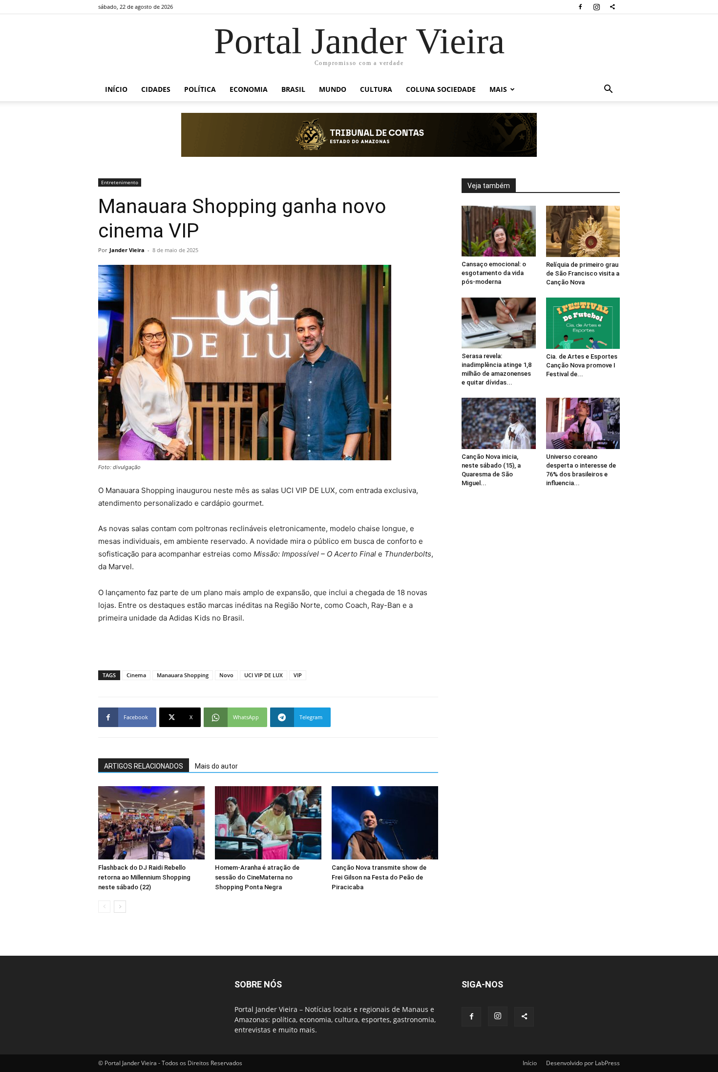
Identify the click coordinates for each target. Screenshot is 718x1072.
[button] (608, 90)
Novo (226, 675)
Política (200, 89)
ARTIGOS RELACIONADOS (143, 766)
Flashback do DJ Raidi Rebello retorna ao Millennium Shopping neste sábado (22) (144, 877)
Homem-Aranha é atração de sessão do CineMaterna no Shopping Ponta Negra (257, 877)
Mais (498, 89)
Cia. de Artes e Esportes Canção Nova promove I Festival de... (581, 365)
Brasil (293, 89)
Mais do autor (216, 766)
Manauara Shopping (183, 675)
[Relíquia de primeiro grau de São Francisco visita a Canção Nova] (583, 231)
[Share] (612, 7)
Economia (249, 89)
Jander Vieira (127, 250)
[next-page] (120, 906)
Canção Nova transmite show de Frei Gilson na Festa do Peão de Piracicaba (379, 877)
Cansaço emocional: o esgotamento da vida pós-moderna (494, 272)
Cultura (376, 89)
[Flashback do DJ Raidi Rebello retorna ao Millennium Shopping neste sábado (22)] (151, 822)
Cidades (155, 89)
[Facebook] (580, 7)
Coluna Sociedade (441, 89)
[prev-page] (104, 906)
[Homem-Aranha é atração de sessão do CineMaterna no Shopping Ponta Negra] (268, 822)
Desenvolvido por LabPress (583, 1063)
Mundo (332, 89)
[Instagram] (596, 7)
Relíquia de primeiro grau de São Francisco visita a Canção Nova (582, 273)
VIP (298, 675)
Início (116, 89)
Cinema (136, 675)
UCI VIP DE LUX (263, 675)
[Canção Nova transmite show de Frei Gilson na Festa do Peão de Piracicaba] (385, 822)
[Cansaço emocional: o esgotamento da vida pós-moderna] (499, 231)
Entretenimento (119, 182)
